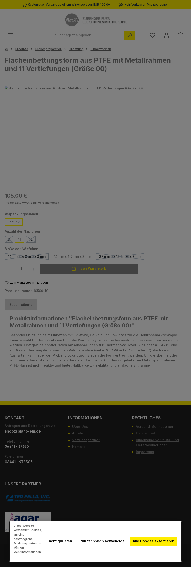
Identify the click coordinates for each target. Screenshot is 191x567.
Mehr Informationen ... (27, 554)
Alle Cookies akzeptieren (153, 541)
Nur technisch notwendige (102, 541)
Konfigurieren (60, 541)
